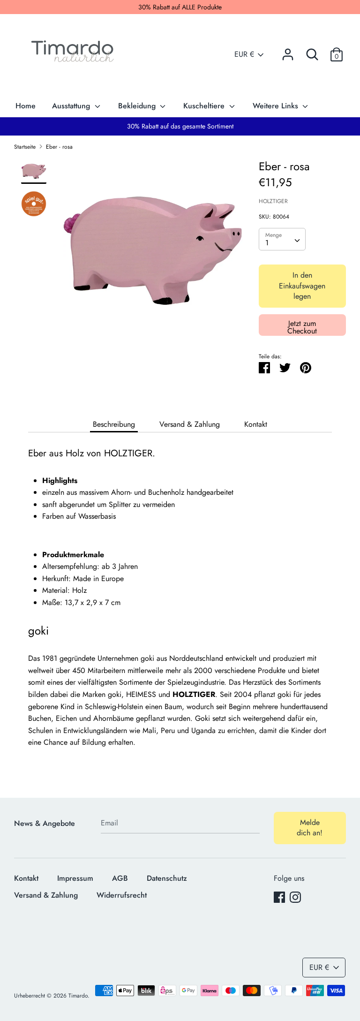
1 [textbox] (267, 242)
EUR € (244, 54)
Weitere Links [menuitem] (276, 105)
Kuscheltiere (205, 105)
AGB (120, 878)
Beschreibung (114, 424)
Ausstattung (72, 105)
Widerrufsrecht (122, 895)
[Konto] (287, 50)
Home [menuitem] (25, 105)
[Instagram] (295, 897)
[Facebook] (279, 897)
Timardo (78, 995)
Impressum (75, 878)
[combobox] (282, 239)
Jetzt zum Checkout (302, 326)
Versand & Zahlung (189, 424)
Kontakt (255, 424)
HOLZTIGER (273, 201)
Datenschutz (167, 878)
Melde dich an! (309, 827)
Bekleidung (138, 105)
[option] (152, 254)
